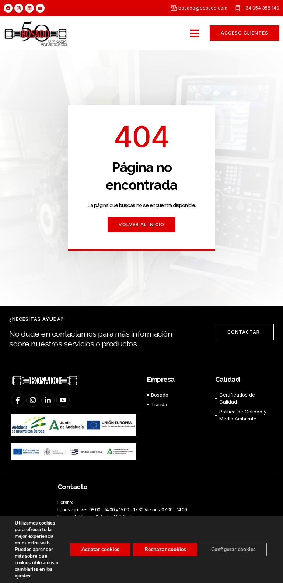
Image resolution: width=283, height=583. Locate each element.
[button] (194, 33)
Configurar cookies (233, 549)
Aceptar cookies (100, 549)
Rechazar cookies (165, 549)
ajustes (22, 576)
